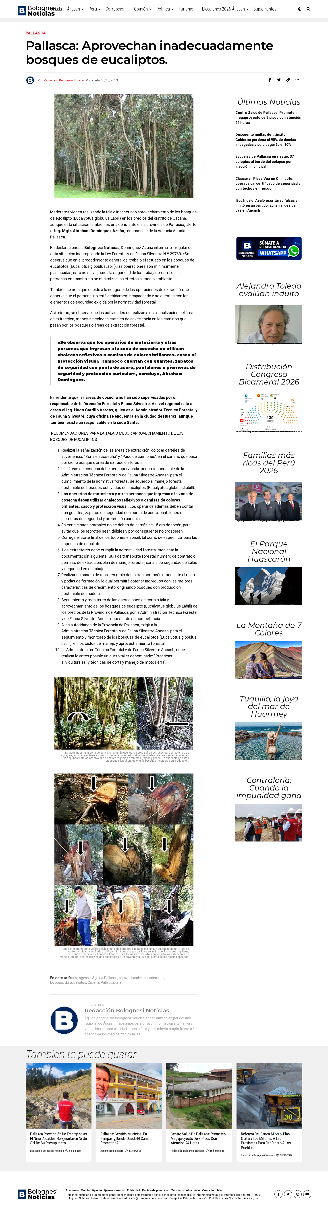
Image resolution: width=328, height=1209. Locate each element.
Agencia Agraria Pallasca (98, 978)
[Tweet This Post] (279, 80)
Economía (72, 1190)
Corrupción (115, 9)
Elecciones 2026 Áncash (223, 9)
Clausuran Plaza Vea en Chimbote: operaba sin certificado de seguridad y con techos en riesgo (267, 183)
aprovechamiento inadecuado (141, 978)
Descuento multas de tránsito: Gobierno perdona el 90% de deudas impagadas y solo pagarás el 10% (265, 139)
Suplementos (264, 9)
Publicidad (133, 1190)
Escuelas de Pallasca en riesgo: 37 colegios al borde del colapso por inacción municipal (264, 161)
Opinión (141, 9)
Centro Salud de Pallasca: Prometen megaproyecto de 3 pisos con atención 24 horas (268, 117)
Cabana (93, 982)
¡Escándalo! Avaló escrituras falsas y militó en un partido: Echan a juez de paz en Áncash (266, 205)
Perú (93, 9)
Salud (219, 1190)
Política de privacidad (155, 1190)
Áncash (73, 9)
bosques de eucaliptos (68, 982)
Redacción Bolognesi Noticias (64, 80)
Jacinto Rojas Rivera (111, 1150)
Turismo (186, 9)
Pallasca (107, 982)
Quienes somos (114, 1190)
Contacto (208, 1190)
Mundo (85, 1190)
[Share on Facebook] (270, 80)
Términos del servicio (185, 1190)
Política (163, 9)
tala (118, 982)
